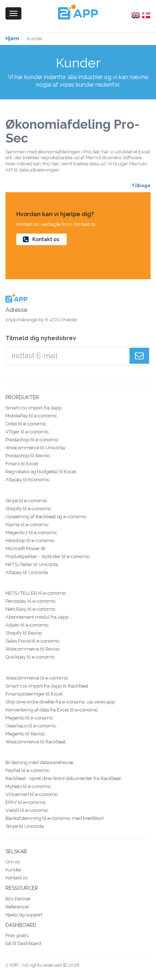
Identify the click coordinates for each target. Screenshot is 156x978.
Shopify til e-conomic (28, 508)
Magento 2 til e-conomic (31, 532)
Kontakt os (45, 239)
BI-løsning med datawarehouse (39, 762)
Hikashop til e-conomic (30, 540)
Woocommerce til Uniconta (35, 447)
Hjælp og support (23, 914)
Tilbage (141, 185)
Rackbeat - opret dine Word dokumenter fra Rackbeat (63, 778)
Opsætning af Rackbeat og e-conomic (46, 516)
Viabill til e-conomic (27, 810)
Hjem (12, 38)
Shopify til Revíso (23, 633)
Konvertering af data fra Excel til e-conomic (51, 710)
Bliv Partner (18, 898)
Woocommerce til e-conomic (37, 678)
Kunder (13, 869)
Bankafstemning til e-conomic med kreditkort (54, 818)
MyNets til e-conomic (28, 786)
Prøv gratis (16, 935)
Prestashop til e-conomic (32, 439)
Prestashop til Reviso (27, 455)
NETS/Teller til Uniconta (31, 564)
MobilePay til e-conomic (31, 415)
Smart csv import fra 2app (33, 407)
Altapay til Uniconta (26, 572)
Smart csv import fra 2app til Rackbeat (46, 686)
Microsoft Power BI (25, 548)
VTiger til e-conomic (27, 431)
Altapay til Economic (27, 479)
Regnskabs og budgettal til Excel (40, 471)
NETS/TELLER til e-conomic (35, 593)
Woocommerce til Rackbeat (35, 741)
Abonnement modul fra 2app (37, 617)
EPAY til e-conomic (25, 802)
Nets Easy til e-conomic (30, 609)
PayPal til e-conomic (27, 770)
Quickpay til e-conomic (30, 657)
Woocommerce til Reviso (32, 649)
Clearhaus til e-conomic (31, 726)
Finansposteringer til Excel (34, 694)
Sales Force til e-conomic (32, 641)
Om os (12, 861)
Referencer (17, 906)
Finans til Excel (21, 463)
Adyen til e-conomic (27, 625)
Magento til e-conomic (29, 718)
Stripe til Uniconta (24, 826)
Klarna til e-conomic (27, 524)
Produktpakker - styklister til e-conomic (47, 556)
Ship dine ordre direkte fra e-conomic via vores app (60, 702)
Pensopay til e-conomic (30, 601)
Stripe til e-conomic (26, 500)
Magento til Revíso (25, 733)
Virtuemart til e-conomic (31, 794)
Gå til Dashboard (23, 943)
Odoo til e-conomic (25, 423)
